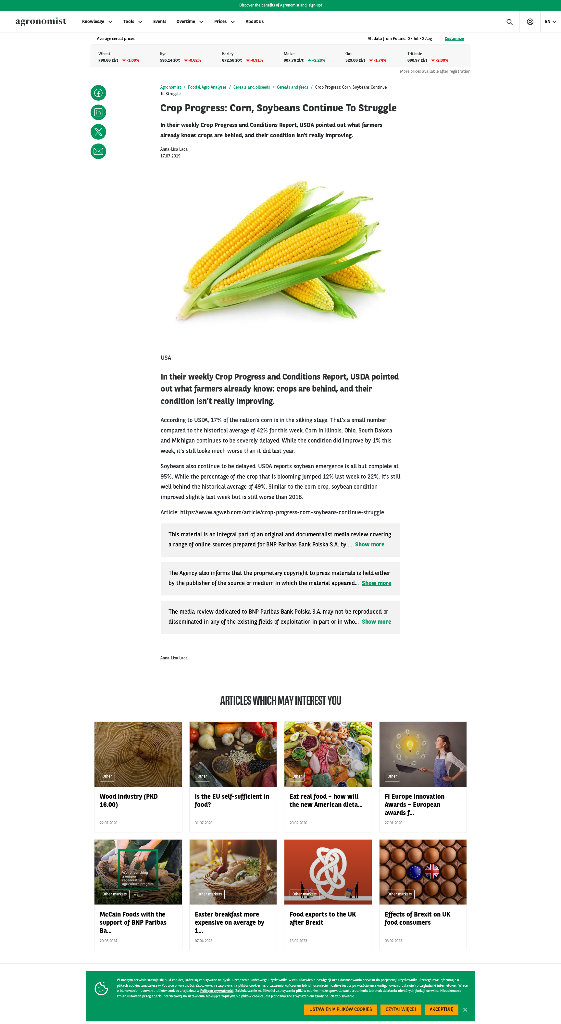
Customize (454, 39)
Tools (128, 21)
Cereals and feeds (292, 87)
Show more (369, 545)
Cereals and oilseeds (251, 87)
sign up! (315, 5)
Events (159, 21)
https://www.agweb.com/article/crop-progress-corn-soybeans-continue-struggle (282, 513)
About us (255, 21)
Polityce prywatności (216, 991)
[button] (98, 93)
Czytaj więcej (401, 1009)
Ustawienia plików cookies (340, 1009)
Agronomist (170, 87)
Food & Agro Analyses (207, 87)
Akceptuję (441, 1009)
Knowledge (93, 21)
